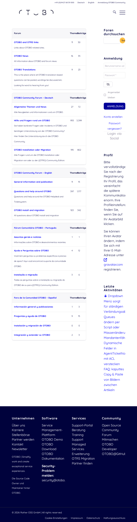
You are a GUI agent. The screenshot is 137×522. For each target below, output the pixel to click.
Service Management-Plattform (52, 430)
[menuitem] (81, 2)
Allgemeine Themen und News (30, 106)
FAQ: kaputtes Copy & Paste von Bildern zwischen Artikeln (114, 379)
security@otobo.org (56, 480)
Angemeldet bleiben (114, 95)
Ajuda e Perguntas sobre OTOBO (31, 250)
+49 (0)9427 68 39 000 (64, 2)
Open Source (111, 425)
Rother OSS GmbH (30, 512)
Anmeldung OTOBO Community (111, 2)
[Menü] (120, 12)
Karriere (18, 430)
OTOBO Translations (24, 69)
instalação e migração (26, 274)
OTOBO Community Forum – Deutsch (33, 97)
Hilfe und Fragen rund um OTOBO (32, 120)
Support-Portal (82, 425)
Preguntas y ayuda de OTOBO (30, 316)
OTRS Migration (83, 458)
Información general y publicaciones (33, 306)
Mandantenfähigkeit (118, 338)
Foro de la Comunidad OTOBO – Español (35, 297)
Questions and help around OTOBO (32, 191)
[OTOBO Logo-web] (36, 12)
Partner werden (23, 439)
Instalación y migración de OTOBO (32, 325)
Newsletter (19, 449)
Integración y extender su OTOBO (32, 335)
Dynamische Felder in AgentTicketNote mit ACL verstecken (116, 353)
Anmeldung (115, 106)
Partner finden (82, 463)
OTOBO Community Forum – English (33, 172)
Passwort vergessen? (114, 126)
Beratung (78, 430)
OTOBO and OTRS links (26, 42)
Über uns (18, 425)
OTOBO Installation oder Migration (32, 149)
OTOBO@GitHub (114, 454)
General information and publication (33, 181)
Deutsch (81, 2)
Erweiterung (81, 454)
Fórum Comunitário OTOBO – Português (35, 227)
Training (78, 435)
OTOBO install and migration (29, 210)
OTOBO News (21, 56)
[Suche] (113, 12)
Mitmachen (110, 439)
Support (77, 439)
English (91, 2)
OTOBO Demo (52, 439)
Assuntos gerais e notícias (27, 237)
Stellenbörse (21, 435)
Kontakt (17, 444)
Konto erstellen (113, 116)
